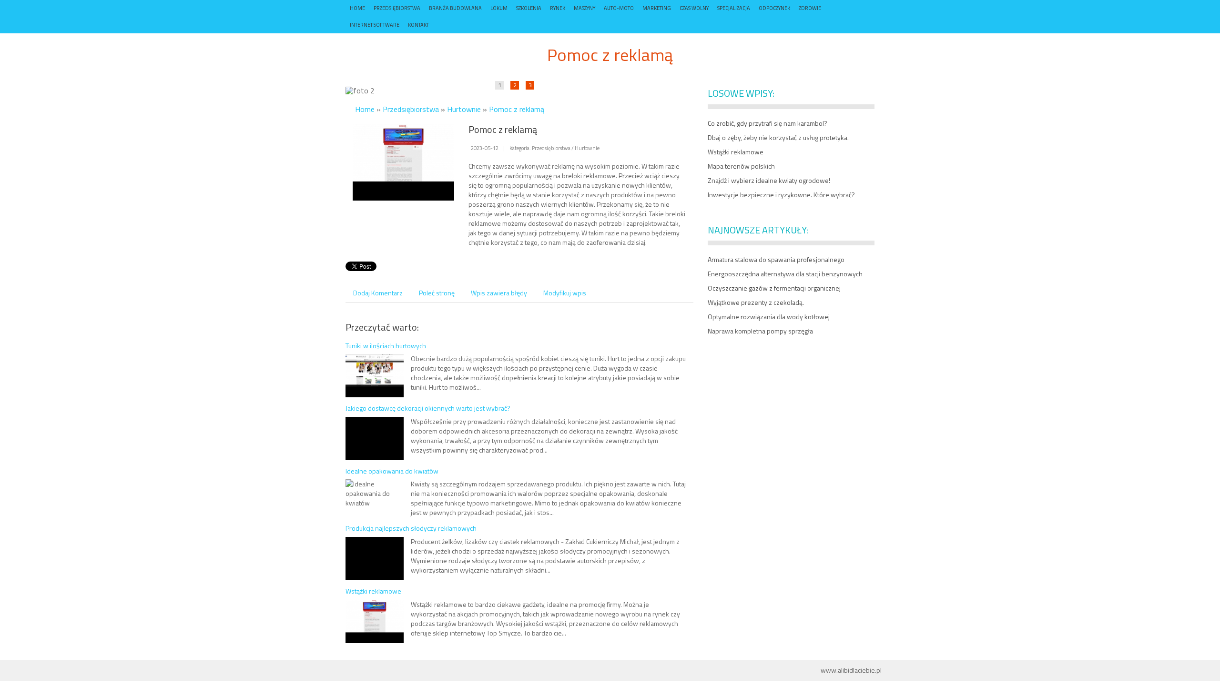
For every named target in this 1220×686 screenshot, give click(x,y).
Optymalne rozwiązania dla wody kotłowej (769, 317)
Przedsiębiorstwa (411, 109)
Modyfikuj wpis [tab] (564, 293)
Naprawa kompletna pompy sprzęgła (760, 331)
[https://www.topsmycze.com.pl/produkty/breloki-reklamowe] (403, 161)
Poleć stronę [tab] (437, 293)
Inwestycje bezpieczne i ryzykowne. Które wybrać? (781, 195)
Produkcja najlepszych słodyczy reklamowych (411, 528)
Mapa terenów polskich (741, 166)
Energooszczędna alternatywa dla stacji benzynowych (785, 274)
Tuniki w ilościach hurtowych (386, 346)
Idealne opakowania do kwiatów (392, 471)
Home (365, 109)
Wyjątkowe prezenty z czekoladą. (756, 302)
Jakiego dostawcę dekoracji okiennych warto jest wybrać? (428, 408)
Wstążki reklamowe (373, 591)
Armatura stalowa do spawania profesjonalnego (776, 259)
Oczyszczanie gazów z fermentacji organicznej (774, 288)
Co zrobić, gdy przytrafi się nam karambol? (767, 123)
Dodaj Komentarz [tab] (378, 293)
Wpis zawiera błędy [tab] (499, 293)
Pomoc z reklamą (516, 109)
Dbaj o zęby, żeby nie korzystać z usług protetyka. (778, 137)
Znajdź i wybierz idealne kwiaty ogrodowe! (769, 180)
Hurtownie (464, 109)
